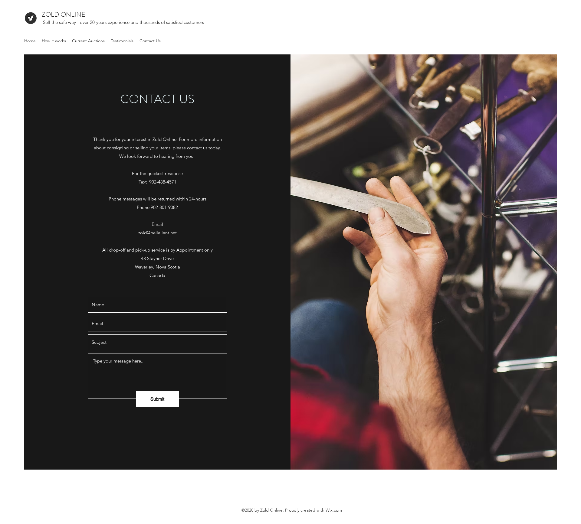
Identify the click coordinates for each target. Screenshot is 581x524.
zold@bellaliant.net (157, 233)
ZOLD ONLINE (66, 14)
